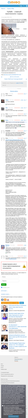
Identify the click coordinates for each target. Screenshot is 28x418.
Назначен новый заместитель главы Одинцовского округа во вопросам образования (16, 315)
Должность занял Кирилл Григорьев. (16, 340)
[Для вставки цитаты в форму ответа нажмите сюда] (25, 93)
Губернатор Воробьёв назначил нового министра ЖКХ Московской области (18, 337)
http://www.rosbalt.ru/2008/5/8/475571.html (12, 74)
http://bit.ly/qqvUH (12, 258)
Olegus (7, 100)
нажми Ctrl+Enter (19, 83)
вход (21, 5)
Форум (2, 365)
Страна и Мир (10, 8)
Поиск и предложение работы (7, 374)
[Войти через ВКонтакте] (2, 299)
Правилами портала (8, 414)
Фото (2, 364)
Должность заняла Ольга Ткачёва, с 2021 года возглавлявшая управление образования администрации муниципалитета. (17, 320)
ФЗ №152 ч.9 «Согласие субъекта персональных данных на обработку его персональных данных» (13, 409)
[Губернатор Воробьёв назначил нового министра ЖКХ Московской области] (4, 338)
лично (22, 107)
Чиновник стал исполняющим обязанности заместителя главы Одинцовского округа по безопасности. (17, 331)
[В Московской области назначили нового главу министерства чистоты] (4, 308)
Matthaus (7, 245)
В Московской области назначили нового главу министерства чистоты (17, 307)
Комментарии (4, 369)
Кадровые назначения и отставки (10, 302)
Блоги (2, 367)
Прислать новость (14, 91)
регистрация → (4, 290)
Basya (7, 120)
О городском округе (5, 372)
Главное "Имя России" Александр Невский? (13, 79)
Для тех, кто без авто (14, 76)
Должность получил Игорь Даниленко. (17, 310)
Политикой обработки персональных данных (14, 411)
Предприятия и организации (7, 376)
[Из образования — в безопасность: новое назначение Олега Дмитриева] (4, 328)
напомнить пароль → (5, 294)
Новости (3, 8)
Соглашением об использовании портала (13, 413)
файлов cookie (20, 386)
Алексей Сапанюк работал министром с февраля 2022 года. (17, 350)
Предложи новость (18, 359)
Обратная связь (4, 379)
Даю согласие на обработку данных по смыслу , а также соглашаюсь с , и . (14, 410)
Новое (21, 302)
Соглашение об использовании (7, 382)
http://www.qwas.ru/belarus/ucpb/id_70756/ (14, 139)
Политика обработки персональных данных (10, 380)
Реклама (16, 360)
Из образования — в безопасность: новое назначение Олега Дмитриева (18, 326)
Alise (7, 107)
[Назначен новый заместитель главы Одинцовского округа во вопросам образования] (4, 316)
